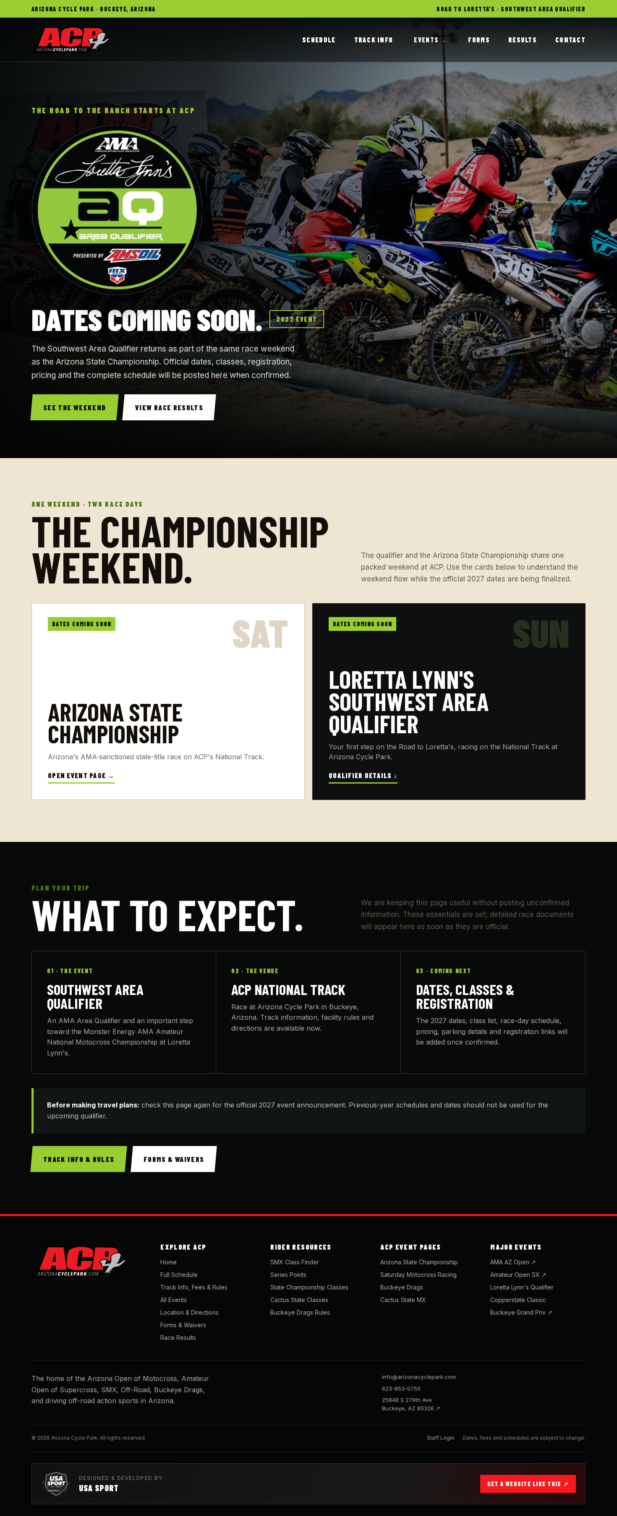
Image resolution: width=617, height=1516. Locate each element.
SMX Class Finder (294, 1262)
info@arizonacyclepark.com (419, 1376)
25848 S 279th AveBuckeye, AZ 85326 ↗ (411, 1404)
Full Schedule (179, 1274)
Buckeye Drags (401, 1287)
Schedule (318, 40)
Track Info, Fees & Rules (193, 1287)
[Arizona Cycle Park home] (88, 1261)
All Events (173, 1299)
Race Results (178, 1337)
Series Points (288, 1274)
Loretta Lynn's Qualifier (522, 1287)
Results (522, 40)
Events (430, 40)
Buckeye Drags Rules (300, 1312)
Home (168, 1262)
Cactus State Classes (299, 1299)
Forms (478, 40)
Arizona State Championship (419, 1262)
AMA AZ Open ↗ (513, 1262)
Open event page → (81, 775)
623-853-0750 (401, 1388)
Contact (570, 40)
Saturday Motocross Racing (418, 1274)
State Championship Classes (309, 1287)
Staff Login (440, 1438)
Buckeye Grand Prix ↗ (521, 1312)
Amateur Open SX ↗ (518, 1274)
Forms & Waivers (183, 1324)
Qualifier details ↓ (363, 775)
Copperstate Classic (518, 1299)
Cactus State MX (403, 1299)
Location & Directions (189, 1312)
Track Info (373, 40)
